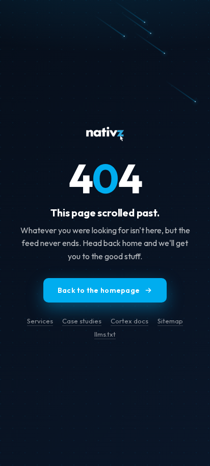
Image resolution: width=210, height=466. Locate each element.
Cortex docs (129, 321)
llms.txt (105, 334)
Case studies (81, 321)
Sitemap (170, 321)
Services (40, 321)
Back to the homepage (99, 290)
